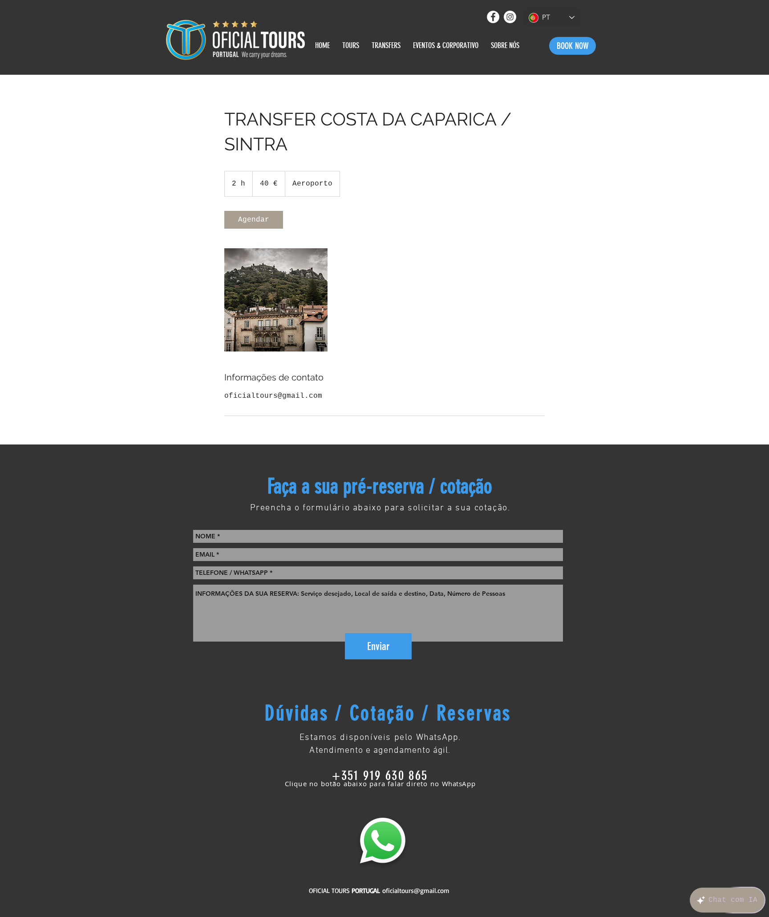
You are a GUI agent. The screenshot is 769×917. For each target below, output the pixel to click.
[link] (253, 220)
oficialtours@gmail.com (415, 890)
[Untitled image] (276, 299)
